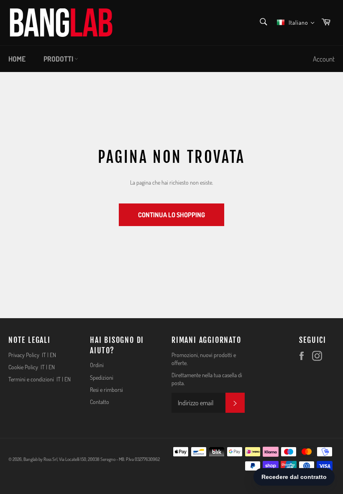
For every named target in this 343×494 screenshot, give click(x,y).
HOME (17, 58)
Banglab (30, 459)
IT (44, 354)
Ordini (97, 364)
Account (324, 58)
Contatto (99, 401)
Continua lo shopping (171, 215)
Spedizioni (101, 377)
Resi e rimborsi (106, 389)
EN (53, 354)
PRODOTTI (59, 58)
